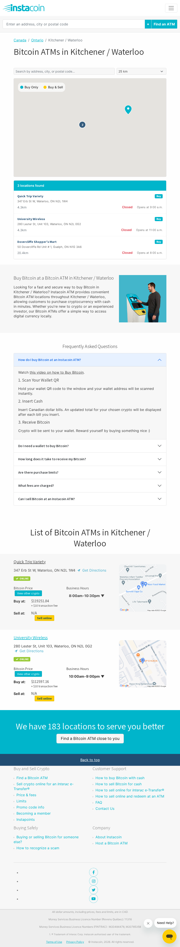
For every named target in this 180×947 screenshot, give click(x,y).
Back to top (90, 760)
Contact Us (104, 808)
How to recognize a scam (37, 848)
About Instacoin (108, 837)
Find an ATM (164, 24)
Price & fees (26, 795)
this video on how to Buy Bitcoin (57, 372)
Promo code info (30, 807)
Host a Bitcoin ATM (111, 843)
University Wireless (31, 637)
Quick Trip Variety (30, 562)
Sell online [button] (44, 618)
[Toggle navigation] (171, 8)
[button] (82, 124)
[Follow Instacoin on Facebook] (93, 872)
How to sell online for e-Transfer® (129, 790)
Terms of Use (54, 941)
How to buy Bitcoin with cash (119, 778)
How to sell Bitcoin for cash (118, 784)
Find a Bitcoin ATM (32, 778)
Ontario (37, 40)
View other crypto (28, 593)
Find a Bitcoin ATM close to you (90, 738)
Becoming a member (33, 813)
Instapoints (25, 819)
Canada (20, 40)
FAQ (98, 802)
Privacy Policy (75, 941)
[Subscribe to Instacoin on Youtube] (93, 898)
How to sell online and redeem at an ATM (129, 796)
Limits (21, 801)
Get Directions (93, 570)
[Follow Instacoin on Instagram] (93, 881)
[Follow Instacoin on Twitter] (93, 889)
